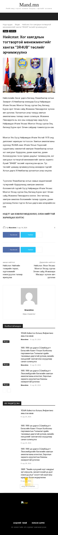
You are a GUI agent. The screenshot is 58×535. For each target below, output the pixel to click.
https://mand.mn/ (29, 314)
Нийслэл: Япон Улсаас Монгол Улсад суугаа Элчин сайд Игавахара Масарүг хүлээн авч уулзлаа (44, 271)
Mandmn (12, 227)
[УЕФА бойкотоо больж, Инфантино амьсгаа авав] (11, 337)
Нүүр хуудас (8, 24)
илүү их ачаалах (28, 486)
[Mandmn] (4, 227)
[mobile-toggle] (4, 16)
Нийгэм (12, 31)
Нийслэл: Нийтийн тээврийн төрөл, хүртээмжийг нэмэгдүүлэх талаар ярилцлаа (13, 271)
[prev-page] (4, 390)
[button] (54, 16)
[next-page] (9, 390)
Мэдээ (17, 24)
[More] (39, 235)
